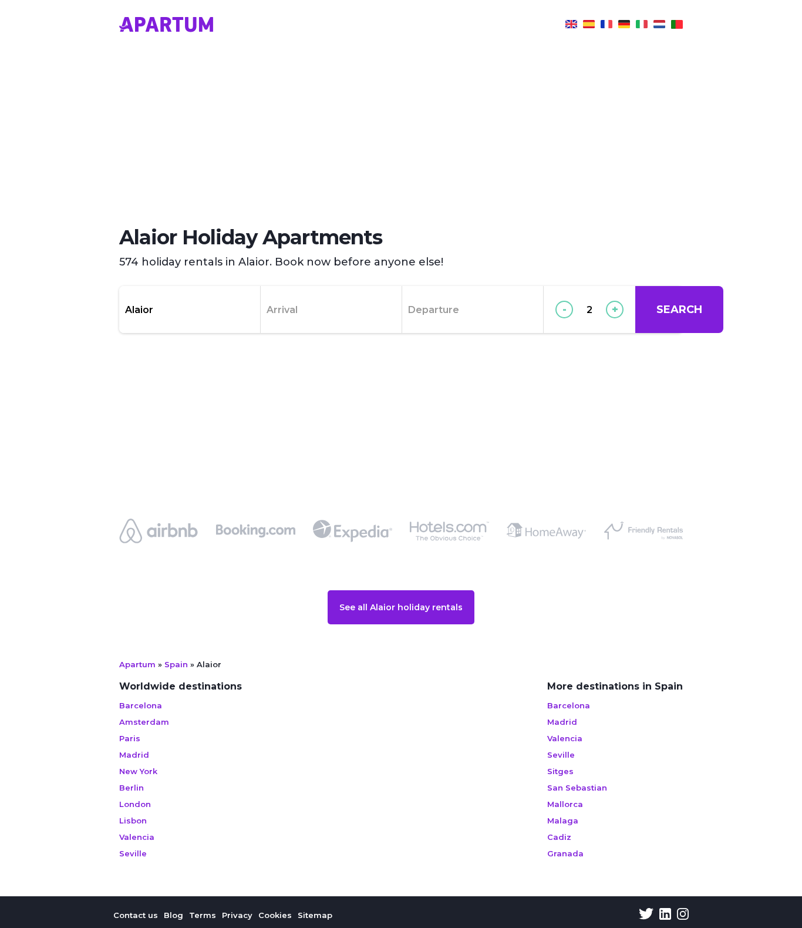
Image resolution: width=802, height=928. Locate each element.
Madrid (134, 754)
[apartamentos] (677, 26)
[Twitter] (646, 915)
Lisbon (133, 820)
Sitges (560, 771)
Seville (133, 853)
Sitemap (315, 915)
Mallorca (565, 804)
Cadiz (559, 837)
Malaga (562, 820)
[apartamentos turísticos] (589, 26)
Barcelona (140, 705)
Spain (176, 664)
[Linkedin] (665, 915)
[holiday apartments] (571, 26)
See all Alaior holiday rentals (401, 607)
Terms (202, 915)
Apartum (137, 664)
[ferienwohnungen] (624, 26)
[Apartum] (166, 26)
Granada (565, 853)
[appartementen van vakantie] (659, 26)
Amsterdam (144, 722)
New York (138, 771)
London (135, 804)
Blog (173, 915)
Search (679, 309)
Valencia (136, 837)
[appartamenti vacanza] (642, 26)
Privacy (237, 915)
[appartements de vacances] (606, 26)
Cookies (275, 915)
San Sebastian (577, 787)
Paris (129, 738)
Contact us (135, 915)
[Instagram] (683, 915)
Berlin (131, 787)
